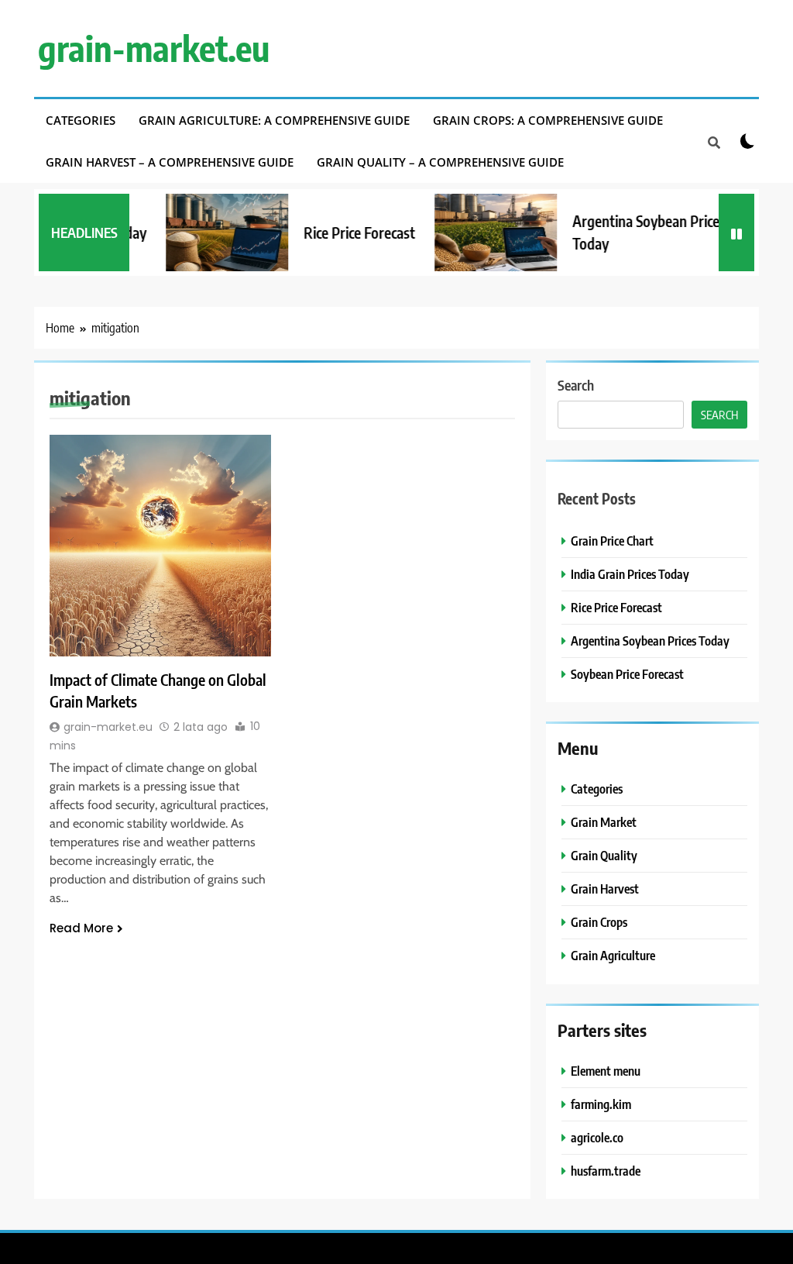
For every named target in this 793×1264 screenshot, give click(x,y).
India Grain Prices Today (630, 574)
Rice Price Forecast (340, 232)
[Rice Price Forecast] (208, 232)
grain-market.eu (153, 48)
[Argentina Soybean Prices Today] (477, 232)
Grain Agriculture (613, 955)
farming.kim (601, 1104)
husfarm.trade (605, 1170)
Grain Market (604, 822)
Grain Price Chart (612, 540)
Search (576, 385)
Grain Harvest (605, 888)
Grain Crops (599, 922)
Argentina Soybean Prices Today (650, 640)
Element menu (605, 1071)
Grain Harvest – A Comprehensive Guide (170, 162)
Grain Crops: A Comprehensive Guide (548, 120)
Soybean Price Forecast (627, 674)
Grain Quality (604, 855)
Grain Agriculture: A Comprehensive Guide (274, 120)
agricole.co (597, 1137)
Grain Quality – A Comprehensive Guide (440, 162)
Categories (80, 120)
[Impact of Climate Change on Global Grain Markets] (160, 545)
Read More (81, 928)
